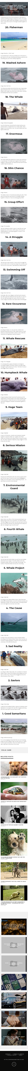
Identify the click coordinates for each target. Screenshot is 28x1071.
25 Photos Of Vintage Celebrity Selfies (12, 824)
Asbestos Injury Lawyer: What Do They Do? (14, 1037)
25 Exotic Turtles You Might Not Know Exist (13, 801)
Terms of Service (18, 1054)
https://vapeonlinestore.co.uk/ (14, 1059)
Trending (17, 11)
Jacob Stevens (4, 859)
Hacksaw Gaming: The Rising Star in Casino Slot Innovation (14, 945)
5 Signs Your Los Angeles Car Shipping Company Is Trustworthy (14, 1019)
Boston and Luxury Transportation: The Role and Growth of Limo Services (14, 1000)
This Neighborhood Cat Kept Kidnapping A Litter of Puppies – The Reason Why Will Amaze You (13, 903)
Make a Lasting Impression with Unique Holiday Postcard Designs (14, 982)
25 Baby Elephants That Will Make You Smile (13, 881)
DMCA (20, 1055)
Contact (8, 1054)
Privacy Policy (12, 1055)
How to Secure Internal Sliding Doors (14, 963)
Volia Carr (11, 11)
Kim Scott (3, 779)
